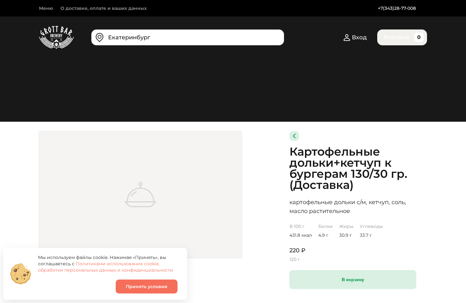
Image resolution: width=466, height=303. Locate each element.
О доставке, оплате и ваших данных (104, 8)
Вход (359, 37)
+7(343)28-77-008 (397, 8)
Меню (46, 8)
